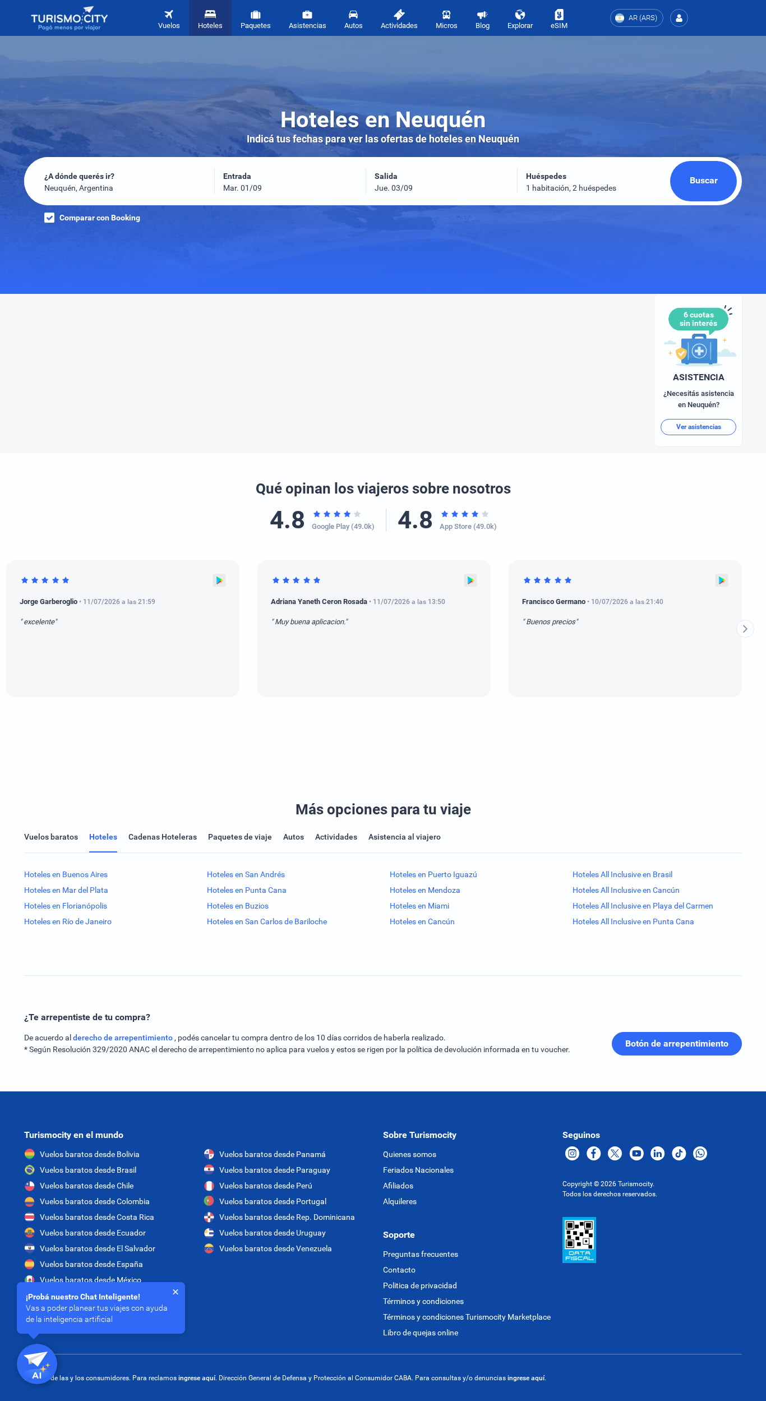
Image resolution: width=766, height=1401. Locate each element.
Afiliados (398, 1185)
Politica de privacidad (420, 1285)
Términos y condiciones (423, 1301)
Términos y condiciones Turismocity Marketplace (467, 1316)
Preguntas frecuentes (420, 1254)
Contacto (399, 1269)
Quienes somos (409, 1154)
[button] (679, 18)
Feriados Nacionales (418, 1169)
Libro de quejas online (420, 1332)
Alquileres (400, 1201)
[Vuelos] (69, 18)
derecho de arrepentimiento (123, 1037)
